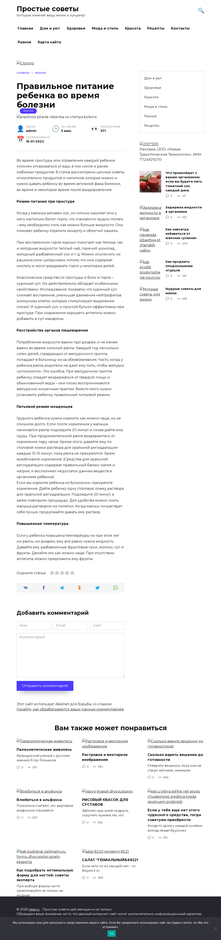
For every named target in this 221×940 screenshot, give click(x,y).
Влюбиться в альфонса (39, 800)
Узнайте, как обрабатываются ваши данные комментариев (70, 709)
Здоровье (75, 28)
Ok (112, 933)
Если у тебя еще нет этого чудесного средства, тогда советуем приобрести (174, 815)
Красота (133, 28)
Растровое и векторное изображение (105, 757)
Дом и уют (50, 28)
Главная (25, 28)
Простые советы (48, 9)
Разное (24, 42)
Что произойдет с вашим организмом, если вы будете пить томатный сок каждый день (184, 181)
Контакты (180, 28)
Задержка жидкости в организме (184, 209)
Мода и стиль (105, 28)
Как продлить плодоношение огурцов (179, 266)
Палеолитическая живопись (44, 750)
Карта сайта (49, 42)
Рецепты (155, 28)
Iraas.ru (33, 909)
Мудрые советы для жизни (183, 291)
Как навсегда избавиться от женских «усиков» (181, 233)
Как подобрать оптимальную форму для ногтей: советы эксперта (45, 875)
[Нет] (215, 928)
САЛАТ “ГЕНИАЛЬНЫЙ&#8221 (110, 860)
